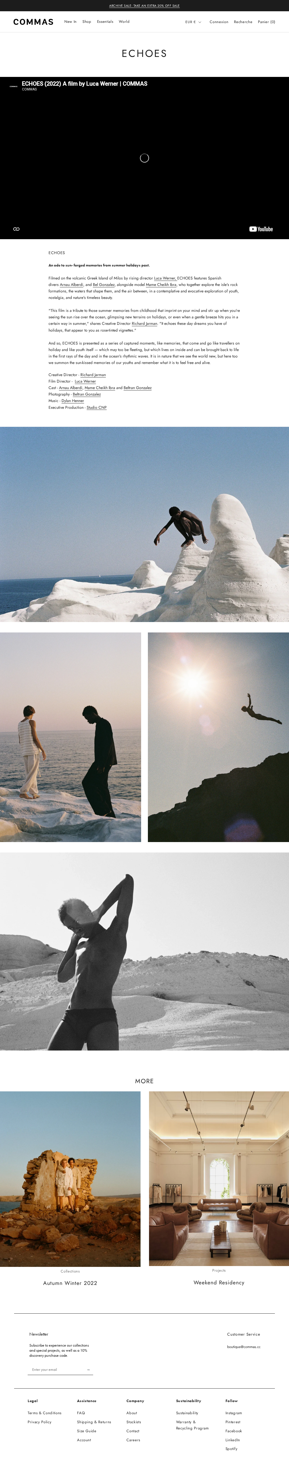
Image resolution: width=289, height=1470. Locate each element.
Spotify (231, 1448)
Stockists (133, 1422)
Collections (70, 1271)
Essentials (105, 21)
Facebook (233, 1431)
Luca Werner (85, 381)
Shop (86, 21)
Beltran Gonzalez (138, 387)
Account (84, 1440)
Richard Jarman (144, 323)
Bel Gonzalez (104, 284)
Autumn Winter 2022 (70, 1283)
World (124, 21)
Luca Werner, (165, 278)
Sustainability (187, 1413)
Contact (132, 1431)
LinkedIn (232, 1440)
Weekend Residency (219, 1282)
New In (70, 21)
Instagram (233, 1413)
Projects (219, 1270)
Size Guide (87, 1431)
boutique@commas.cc (243, 1346)
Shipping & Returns (94, 1422)
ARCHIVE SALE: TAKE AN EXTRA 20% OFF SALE (144, 5)
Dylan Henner (73, 400)
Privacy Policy (39, 1422)
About (131, 1413)
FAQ (81, 1413)
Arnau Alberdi (71, 284)
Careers (133, 1440)
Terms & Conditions (45, 1413)
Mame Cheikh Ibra (161, 284)
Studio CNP (97, 407)
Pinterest (232, 1422)
